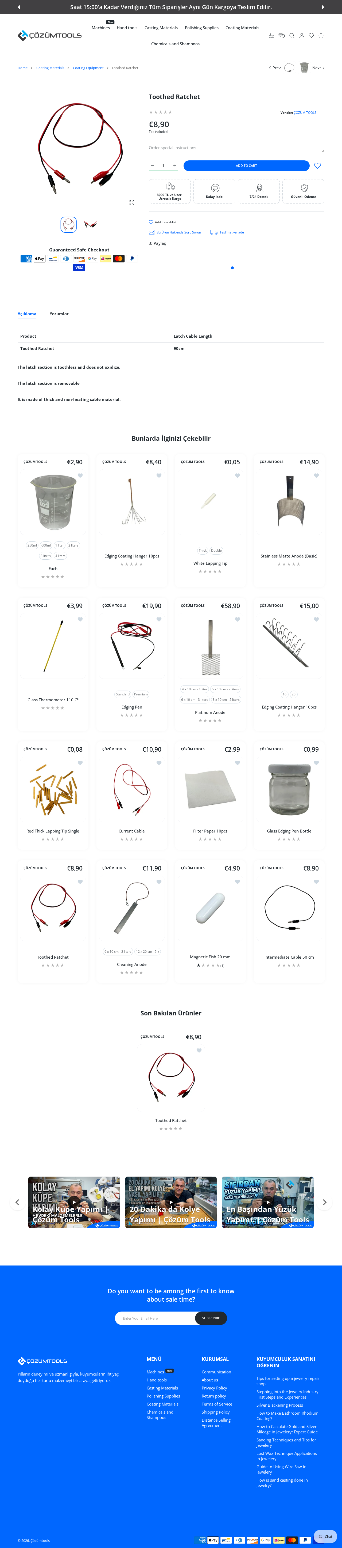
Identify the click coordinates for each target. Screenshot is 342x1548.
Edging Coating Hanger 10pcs (131, 556)
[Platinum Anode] (210, 646)
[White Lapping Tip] (210, 502)
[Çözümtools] (50, 35)
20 (294, 694)
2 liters (73, 545)
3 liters (46, 555)
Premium (140, 694)
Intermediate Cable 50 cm (289, 956)
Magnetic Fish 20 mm (210, 956)
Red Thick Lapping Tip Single (52, 831)
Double (216, 550)
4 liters (60, 555)
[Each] (53, 502)
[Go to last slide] (18, 1202)
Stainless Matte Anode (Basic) (289, 556)
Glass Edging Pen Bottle (289, 831)
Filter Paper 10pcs (210, 831)
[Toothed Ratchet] (53, 908)
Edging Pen (131, 707)
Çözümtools (40, 1540)
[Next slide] (324, 1202)
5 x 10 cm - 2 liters (225, 689)
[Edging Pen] (132, 646)
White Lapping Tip (210, 563)
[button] (19, 7)
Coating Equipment (88, 67)
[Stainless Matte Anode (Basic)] (289, 502)
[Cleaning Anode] (132, 908)
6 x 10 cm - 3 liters (194, 699)
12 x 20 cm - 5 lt (147, 951)
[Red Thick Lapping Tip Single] (53, 789)
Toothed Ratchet (53, 956)
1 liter (59, 545)
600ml (46, 545)
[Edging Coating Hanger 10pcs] (132, 502)
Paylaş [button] (160, 243)
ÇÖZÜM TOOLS (305, 112)
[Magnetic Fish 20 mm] (210, 908)
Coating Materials (50, 67)
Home (23, 67)
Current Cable (132, 831)
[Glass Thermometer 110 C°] (53, 646)
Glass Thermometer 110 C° (53, 699)
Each (53, 568)
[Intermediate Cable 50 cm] (289, 908)
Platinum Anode (210, 712)
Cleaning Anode (131, 964)
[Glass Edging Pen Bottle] (289, 789)
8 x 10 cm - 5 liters (226, 699)
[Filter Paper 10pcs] (210, 789)
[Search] (292, 35)
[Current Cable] (132, 789)
